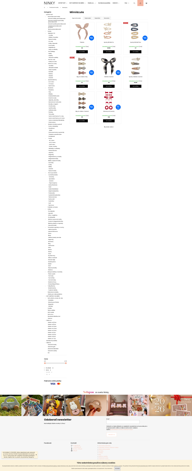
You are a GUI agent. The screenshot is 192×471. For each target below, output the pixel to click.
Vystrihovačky (52, 108)
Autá (49, 266)
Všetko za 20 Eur (52, 322)
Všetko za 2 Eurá (52, 326)
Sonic (49, 253)
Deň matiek (51, 312)
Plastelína (51, 90)
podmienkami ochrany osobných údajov (121, 429)
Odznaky (50, 306)
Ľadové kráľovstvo (53, 231)
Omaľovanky (52, 106)
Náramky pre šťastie (53, 302)
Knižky (49, 209)
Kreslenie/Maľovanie (54, 96)
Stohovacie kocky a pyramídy (56, 132)
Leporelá (50, 213)
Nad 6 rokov (52, 86)
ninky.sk (75, 450)
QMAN (50, 130)
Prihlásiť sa (111, 434)
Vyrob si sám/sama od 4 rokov (57, 118)
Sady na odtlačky (53, 49)
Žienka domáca (53, 197)
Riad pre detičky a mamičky (55, 272)
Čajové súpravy (53, 183)
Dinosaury (50, 241)
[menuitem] (63, 3)
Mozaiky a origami (53, 104)
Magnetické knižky (53, 158)
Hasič (50, 187)
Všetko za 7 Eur (52, 338)
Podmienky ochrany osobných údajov (109, 447)
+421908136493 (77, 447)
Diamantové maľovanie (55, 102)
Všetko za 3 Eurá (52, 330)
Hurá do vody (51, 59)
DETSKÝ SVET (49, 14)
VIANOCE (48, 342)
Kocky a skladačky (53, 126)
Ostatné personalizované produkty (54, 26)
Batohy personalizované (54, 29)
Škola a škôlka (51, 310)
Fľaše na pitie (51, 274)
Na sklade (49, 368)
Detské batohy (52, 288)
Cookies (101, 452)
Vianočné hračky (52, 344)
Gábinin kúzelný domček (54, 237)
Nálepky (51, 94)
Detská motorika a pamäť (55, 124)
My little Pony (51, 255)
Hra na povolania (52, 173)
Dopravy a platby (103, 456)
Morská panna (52, 262)
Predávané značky (103, 458)
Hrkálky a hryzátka (53, 37)
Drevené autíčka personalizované (57, 24)
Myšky (50, 53)
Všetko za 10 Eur (52, 334)
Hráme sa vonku (52, 63)
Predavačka (52, 193)
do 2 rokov (51, 140)
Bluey (49, 235)
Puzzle (50, 138)
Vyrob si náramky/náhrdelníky (56, 120)
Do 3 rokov (51, 82)
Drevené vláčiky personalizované (56, 18)
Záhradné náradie (53, 67)
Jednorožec (51, 245)
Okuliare (51, 76)
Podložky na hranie (53, 207)
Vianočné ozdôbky (53, 57)
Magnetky (51, 154)
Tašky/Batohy (51, 286)
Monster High (51, 259)
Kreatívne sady (52, 98)
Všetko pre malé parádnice (55, 294)
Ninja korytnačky (52, 268)
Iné (48, 353)
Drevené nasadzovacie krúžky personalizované (56, 21)
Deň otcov (50, 314)
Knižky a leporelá (53, 43)
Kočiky (50, 164)
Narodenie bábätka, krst (54, 316)
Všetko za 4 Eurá (52, 328)
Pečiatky (51, 112)
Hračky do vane (53, 61)
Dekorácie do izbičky (53, 292)
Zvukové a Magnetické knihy (55, 221)
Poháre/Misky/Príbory (53, 284)
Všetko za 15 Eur (52, 324)
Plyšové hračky (52, 39)
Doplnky (51, 55)
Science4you (52, 122)
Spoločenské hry (52, 80)
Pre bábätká (51, 211)
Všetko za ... (49, 320)
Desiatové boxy (52, 282)
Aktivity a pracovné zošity (55, 219)
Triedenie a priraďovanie (55, 134)
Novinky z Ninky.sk (77, 449)
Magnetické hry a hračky (55, 156)
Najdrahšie (97, 18)
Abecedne (106, 18)
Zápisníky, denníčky (54, 100)
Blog (100, 454)
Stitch (49, 233)
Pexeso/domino (53, 150)
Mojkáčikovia (52, 47)
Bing (49, 243)
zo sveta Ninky (102, 392)
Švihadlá (51, 71)
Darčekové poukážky (51, 340)
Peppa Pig (50, 239)
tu (112, 468)
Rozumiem (117, 468)
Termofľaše (51, 278)
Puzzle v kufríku (53, 146)
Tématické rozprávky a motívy (56, 227)
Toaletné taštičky (52, 290)
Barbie (49, 264)
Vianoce (50, 318)
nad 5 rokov (52, 144)
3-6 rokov (51, 84)
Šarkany (51, 73)
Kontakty (101, 451)
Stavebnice (52, 128)
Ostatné (51, 77)
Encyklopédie (51, 217)
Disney (50, 251)
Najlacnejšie (88, 18)
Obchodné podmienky (105, 445)
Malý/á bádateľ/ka (53, 191)
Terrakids (51, 65)
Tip (48, 374)
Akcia (48, 370)
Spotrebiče (52, 179)
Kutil (50, 203)
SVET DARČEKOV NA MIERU (53, 296)
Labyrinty (51, 152)
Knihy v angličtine (52, 215)
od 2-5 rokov (52, 142)
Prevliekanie (52, 136)
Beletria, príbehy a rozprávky (55, 223)
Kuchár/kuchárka (53, 175)
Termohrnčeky (52, 280)
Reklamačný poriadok (104, 449)
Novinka (49, 372)
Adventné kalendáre (53, 348)
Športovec (51, 205)
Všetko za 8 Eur (52, 336)
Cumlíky (51, 35)
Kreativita (50, 88)
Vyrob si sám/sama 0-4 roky (56, 116)
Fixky (50, 92)
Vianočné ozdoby (52, 350)
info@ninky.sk (76, 445)
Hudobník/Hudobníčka (54, 195)
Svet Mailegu (51, 51)
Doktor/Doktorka (53, 185)
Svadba (50, 308)
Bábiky (50, 166)
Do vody (51, 41)
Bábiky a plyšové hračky (54, 160)
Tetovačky (51, 114)
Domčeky (51, 162)
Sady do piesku (52, 69)
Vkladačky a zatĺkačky (54, 148)
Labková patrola (52, 229)
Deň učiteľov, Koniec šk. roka (55, 298)
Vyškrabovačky (52, 110)
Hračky (49, 31)
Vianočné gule (51, 346)
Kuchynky (51, 177)
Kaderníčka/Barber (53, 189)
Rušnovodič (52, 199)
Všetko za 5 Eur (52, 332)
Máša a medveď (52, 257)
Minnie (50, 249)
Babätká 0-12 (51, 33)
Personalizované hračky (54, 16)
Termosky (50, 276)
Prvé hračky (52, 45)
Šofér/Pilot (51, 201)
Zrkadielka (50, 300)
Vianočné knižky (52, 225)
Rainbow (50, 270)
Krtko (49, 247)
